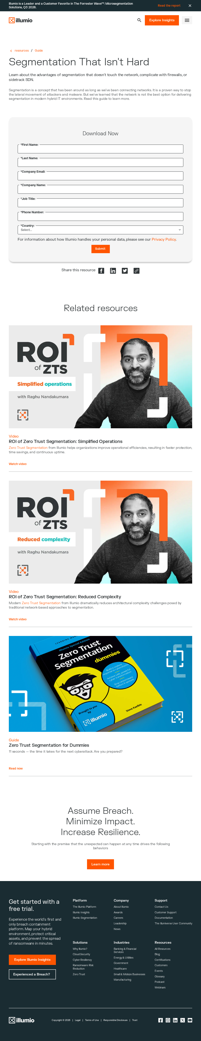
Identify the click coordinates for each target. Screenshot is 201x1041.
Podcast (159, 982)
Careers (118, 917)
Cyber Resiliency (82, 960)
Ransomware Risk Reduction (83, 967)
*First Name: (29, 145)
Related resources (101, 308)
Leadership (120, 923)
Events (159, 971)
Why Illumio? (80, 948)
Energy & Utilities (123, 957)
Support (161, 900)
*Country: (27, 226)
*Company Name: (33, 185)
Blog (157, 954)
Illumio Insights (81, 912)
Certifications (162, 960)
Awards (118, 912)
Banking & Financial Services (125, 950)
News (117, 929)
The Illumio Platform (84, 906)
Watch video (17, 464)
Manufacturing (122, 979)
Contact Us (161, 906)
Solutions (80, 942)
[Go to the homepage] (20, 20)
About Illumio (121, 906)
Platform (80, 900)
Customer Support (165, 912)
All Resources (162, 948)
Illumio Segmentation (85, 917)
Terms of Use (92, 1020)
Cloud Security (81, 954)
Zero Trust (79, 974)
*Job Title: (28, 199)
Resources (163, 942)
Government (121, 963)
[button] (139, 20)
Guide (39, 51)
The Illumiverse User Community (173, 923)
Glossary (159, 976)
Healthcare (120, 968)
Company (121, 900)
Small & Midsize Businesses (129, 974)
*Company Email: (33, 172)
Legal (77, 1020)
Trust (135, 1020)
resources (22, 51)
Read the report (169, 6)
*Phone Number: (32, 212)
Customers (161, 965)
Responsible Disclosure (115, 1020)
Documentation (164, 917)
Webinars (160, 987)
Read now (16, 768)
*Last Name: (29, 158)
